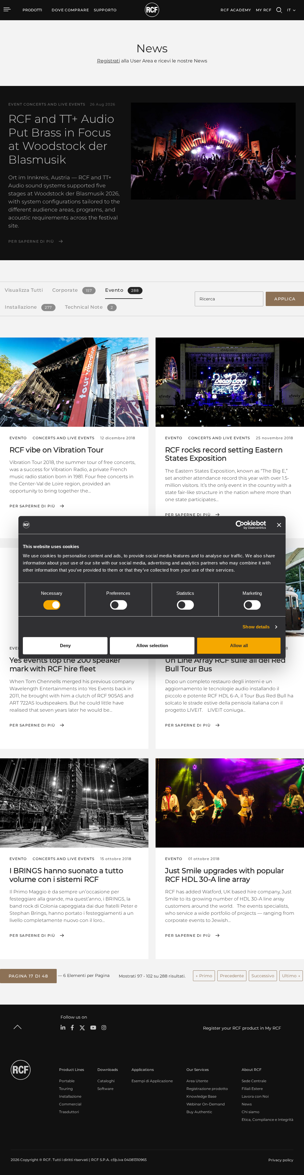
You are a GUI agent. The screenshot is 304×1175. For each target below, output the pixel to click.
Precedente (232, 975)
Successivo (262, 975)
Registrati (108, 61)
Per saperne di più (31, 241)
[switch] (118, 605)
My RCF (264, 10)
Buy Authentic (199, 1112)
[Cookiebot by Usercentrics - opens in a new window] (240, 524)
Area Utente (197, 1081)
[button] (28, 976)
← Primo (204, 975)
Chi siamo (250, 1112)
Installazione (70, 1096)
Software (105, 1088)
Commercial (70, 1104)
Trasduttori (69, 1112)
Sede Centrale (254, 1081)
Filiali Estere (252, 1088)
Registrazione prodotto (207, 1088)
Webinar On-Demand (205, 1104)
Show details (256, 626)
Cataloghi (106, 1081)
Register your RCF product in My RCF (242, 1028)
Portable (67, 1081)
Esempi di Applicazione (152, 1081)
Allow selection (152, 645)
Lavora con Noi (255, 1096)
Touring (66, 1088)
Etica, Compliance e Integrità (267, 1119)
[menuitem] (70, 10)
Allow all (239, 645)
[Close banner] (279, 525)
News (247, 1104)
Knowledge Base (201, 1096)
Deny (65, 645)
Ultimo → (291, 975)
